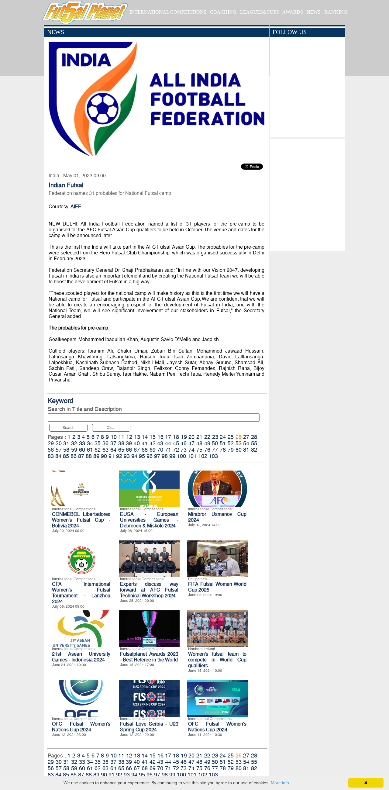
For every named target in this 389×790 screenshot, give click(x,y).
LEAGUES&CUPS (259, 12)
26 (239, 437)
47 (191, 443)
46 (184, 443)
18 (176, 437)
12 (129, 437)
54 (246, 443)
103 (213, 456)
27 (246, 437)
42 (153, 443)
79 (231, 450)
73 (184, 450)
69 (153, 450)
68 (145, 450)
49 (207, 443)
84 (58, 456)
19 (184, 437)
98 (165, 456)
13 (137, 437)
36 (105, 443)
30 (59, 443)
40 (137, 443)
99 (172, 456)
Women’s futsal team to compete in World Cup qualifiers (217, 659)
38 (121, 443)
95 (142, 456)
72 (176, 450)
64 (113, 450)
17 (168, 437)
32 (74, 443)
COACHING (223, 12)
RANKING (335, 12)
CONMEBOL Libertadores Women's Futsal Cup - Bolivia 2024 (81, 520)
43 (160, 443)
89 (96, 456)
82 (254, 450)
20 (191, 437)
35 (98, 443)
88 (89, 456)
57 (59, 450)
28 (254, 437)
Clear (111, 428)
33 (82, 443)
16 (160, 437)
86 (74, 456)
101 (192, 456)
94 (134, 456)
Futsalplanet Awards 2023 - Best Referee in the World (149, 657)
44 (168, 443)
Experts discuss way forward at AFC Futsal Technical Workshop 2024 (149, 590)
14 (145, 437)
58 (66, 450)
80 (239, 450)
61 (90, 450)
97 (157, 456)
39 (129, 443)
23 (215, 437)
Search (68, 428)
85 (66, 456)
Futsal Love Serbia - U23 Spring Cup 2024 (149, 727)
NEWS (314, 12)
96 (149, 456)
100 (181, 456)
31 (66, 443)
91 (111, 456)
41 (145, 443)
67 (137, 450)
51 (223, 443)
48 (199, 443)
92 (119, 456)
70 (160, 450)
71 (168, 450)
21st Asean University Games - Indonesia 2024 (81, 657)
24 (223, 437)
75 (199, 450)
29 (51, 443)
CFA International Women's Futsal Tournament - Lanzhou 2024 (81, 592)
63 (105, 450)
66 (129, 450)
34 (90, 443)
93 (127, 456)
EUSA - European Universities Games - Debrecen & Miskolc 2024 (149, 520)
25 (231, 437)
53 (239, 443)
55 (254, 443)
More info (280, 782)
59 (74, 450)
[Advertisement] (307, 193)
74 (191, 450)
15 (153, 437)
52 (231, 443)
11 (121, 437)
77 (215, 450)
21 (199, 437)
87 (81, 456)
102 (202, 456)
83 (51, 456)
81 (246, 450)
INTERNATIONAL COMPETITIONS (167, 12)
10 (114, 437)
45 (176, 443)
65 (121, 450)
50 (215, 443)
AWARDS (292, 12)
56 (51, 450)
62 (98, 450)
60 (82, 450)
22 (207, 437)
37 (113, 443)
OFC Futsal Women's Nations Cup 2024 (81, 727)
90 (104, 456)
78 (223, 450)
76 (207, 450)
